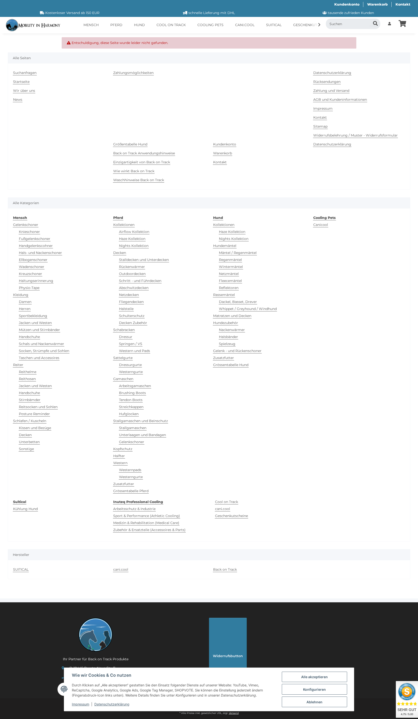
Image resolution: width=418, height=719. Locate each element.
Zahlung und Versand (331, 90)
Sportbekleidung (33, 316)
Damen (25, 302)
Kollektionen (123, 225)
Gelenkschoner (25, 225)
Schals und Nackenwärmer (41, 344)
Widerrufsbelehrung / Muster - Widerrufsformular (355, 135)
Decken (25, 435)
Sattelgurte (123, 358)
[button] (389, 23)
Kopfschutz (122, 449)
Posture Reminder (34, 414)
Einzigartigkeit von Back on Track (141, 162)
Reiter (18, 365)
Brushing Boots (132, 393)
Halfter (119, 456)
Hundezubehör (225, 323)
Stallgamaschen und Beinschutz (140, 421)
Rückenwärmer (132, 267)
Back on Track (225, 569)
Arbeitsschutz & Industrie (134, 509)
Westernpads (130, 470)
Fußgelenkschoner (34, 239)
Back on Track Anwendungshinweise (144, 153)
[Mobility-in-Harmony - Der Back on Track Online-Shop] (35, 25)
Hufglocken (129, 414)
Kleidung (20, 295)
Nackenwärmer (232, 330)
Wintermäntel (231, 267)
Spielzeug (227, 344)
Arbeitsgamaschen (135, 386)
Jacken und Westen (35, 323)
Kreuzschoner (30, 274)
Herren (24, 309)
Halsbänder (228, 337)
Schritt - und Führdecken (140, 281)
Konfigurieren (314, 689)
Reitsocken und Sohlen (38, 407)
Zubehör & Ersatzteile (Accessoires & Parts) (149, 530)
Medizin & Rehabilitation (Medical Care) (146, 523)
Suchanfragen (25, 73)
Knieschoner (29, 232)
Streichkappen (131, 407)
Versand (234, 713)
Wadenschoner (31, 267)
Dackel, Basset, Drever (238, 302)
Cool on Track (226, 502)
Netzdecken (129, 295)
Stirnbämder (29, 400)
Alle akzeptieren (314, 677)
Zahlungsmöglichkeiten (133, 73)
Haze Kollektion (132, 239)
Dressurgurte (130, 365)
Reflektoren (229, 288)
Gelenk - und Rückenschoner (237, 351)
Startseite (21, 81)
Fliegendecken (131, 302)
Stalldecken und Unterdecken (144, 260)
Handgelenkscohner (36, 246)
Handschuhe (29, 337)
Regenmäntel (230, 260)
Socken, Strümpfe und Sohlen (44, 351)
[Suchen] (373, 22)
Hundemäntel (224, 246)
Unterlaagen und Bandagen (142, 435)
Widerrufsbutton (228, 656)
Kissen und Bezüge (35, 428)
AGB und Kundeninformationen (340, 99)
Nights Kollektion (134, 246)
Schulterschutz (131, 316)
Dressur (125, 337)
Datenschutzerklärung (111, 704)
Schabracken (124, 330)
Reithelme (27, 372)
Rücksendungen (327, 81)
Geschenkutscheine (231, 516)
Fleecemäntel (230, 281)
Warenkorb (377, 4)
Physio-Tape (29, 288)
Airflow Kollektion (134, 232)
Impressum (80, 704)
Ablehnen (314, 702)
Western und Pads (134, 351)
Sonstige (26, 449)
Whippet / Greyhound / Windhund (248, 309)
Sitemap (320, 126)
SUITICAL (21, 569)
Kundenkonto (346, 4)
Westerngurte (131, 372)
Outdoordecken (132, 274)
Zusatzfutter (123, 484)
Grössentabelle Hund (230, 365)
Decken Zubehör (133, 323)
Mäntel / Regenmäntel (238, 253)
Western (120, 463)
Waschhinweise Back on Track (138, 180)
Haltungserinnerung (36, 281)
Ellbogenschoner (33, 260)
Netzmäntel (229, 274)
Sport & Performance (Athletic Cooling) (146, 516)
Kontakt (403, 4)
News (17, 99)
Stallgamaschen (132, 428)
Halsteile (126, 309)
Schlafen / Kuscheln (29, 421)
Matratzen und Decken (232, 316)
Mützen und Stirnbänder (39, 330)
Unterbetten (29, 442)
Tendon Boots (130, 400)
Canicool (320, 225)
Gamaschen (123, 379)
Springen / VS (130, 344)
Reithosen (27, 379)
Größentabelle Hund (130, 144)
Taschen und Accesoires (39, 358)
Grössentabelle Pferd (131, 491)
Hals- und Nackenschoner (40, 253)
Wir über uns (24, 90)
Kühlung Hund (25, 509)
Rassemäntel (224, 295)
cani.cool (222, 509)
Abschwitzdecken (134, 288)
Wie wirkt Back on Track (133, 171)
